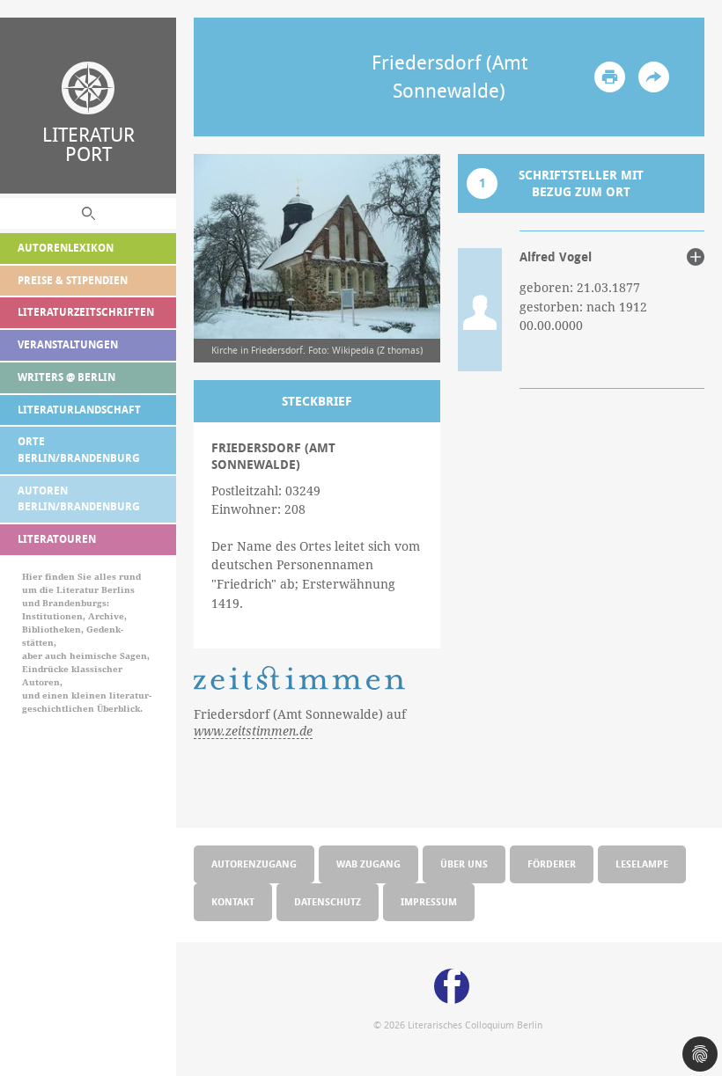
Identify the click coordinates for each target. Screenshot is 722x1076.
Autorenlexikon (66, 247)
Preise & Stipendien (73, 280)
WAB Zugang (368, 863)
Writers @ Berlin (66, 377)
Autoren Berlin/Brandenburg (79, 499)
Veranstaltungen (68, 344)
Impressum (429, 901)
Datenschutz (327, 901)
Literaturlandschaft (79, 409)
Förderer (551, 863)
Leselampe (641, 863)
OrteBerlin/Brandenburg (79, 449)
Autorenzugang (254, 863)
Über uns (464, 863)
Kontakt (232, 901)
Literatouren (57, 538)
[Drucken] (609, 77)
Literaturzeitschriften (86, 311)
